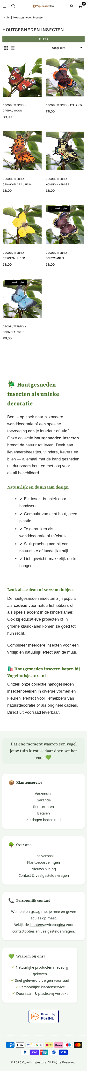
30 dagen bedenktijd (43, 819)
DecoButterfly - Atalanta (64, 105)
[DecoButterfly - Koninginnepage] (65, 151)
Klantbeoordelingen (43, 862)
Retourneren (43, 806)
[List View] (12, 48)
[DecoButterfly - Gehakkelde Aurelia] (22, 151)
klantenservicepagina (47, 924)
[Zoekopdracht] (13, 6)
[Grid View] (5, 48)
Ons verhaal (44, 855)
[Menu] (4, 6)
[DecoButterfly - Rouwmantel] (65, 224)
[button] (80, 6)
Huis (7, 17)
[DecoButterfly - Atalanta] (65, 77)
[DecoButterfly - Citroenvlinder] (22, 224)
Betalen (43, 813)
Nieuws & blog (43, 868)
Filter (43, 39)
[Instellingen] (71, 6)
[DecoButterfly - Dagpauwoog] (22, 77)
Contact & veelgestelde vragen (43, 875)
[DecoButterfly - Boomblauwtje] (22, 298)
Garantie (43, 800)
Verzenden (43, 793)
